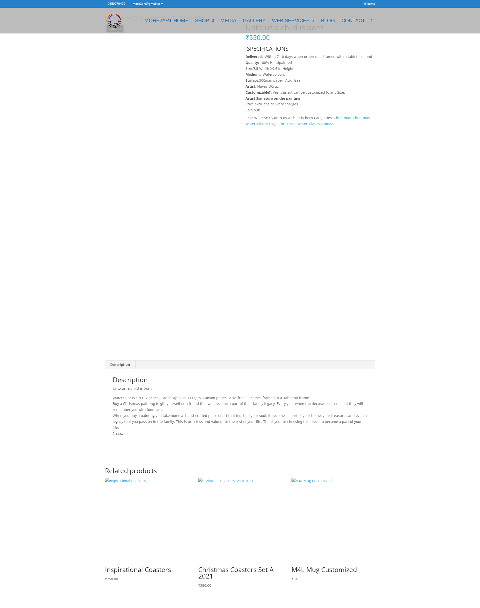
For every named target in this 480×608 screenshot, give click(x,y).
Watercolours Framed (316, 123)
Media (228, 21)
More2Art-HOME (166, 21)
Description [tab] (120, 364)
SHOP (202, 21)
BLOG (328, 21)
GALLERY (254, 21)
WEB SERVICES (291, 21)
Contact (353, 21)
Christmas (342, 117)
